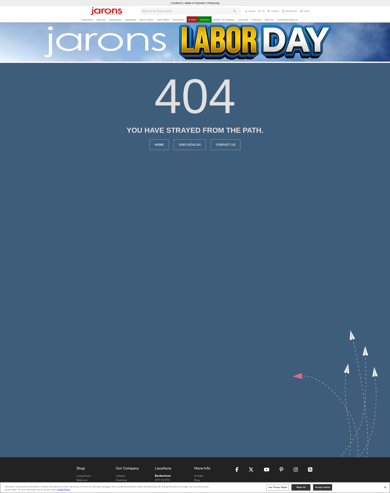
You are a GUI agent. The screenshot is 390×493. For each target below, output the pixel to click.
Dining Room (115, 20)
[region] (195, 487)
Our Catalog (190, 144)
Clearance (205, 20)
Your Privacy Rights (277, 487)
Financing (256, 20)
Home (159, 144)
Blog (197, 480)
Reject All (301, 487)
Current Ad (243, 20)
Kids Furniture (146, 20)
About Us (269, 20)
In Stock (192, 20)
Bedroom (101, 20)
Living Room (87, 20)
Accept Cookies (322, 487)
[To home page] (106, 11)
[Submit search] (235, 11)
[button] (246, 11)
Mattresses (130, 20)
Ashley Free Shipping (223, 20)
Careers (120, 475)
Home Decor (179, 20)
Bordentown (163, 475)
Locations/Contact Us (287, 20)
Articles (198, 475)
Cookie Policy (63, 490)
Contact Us (225, 144)
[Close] (385, 487)
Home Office (163, 20)
